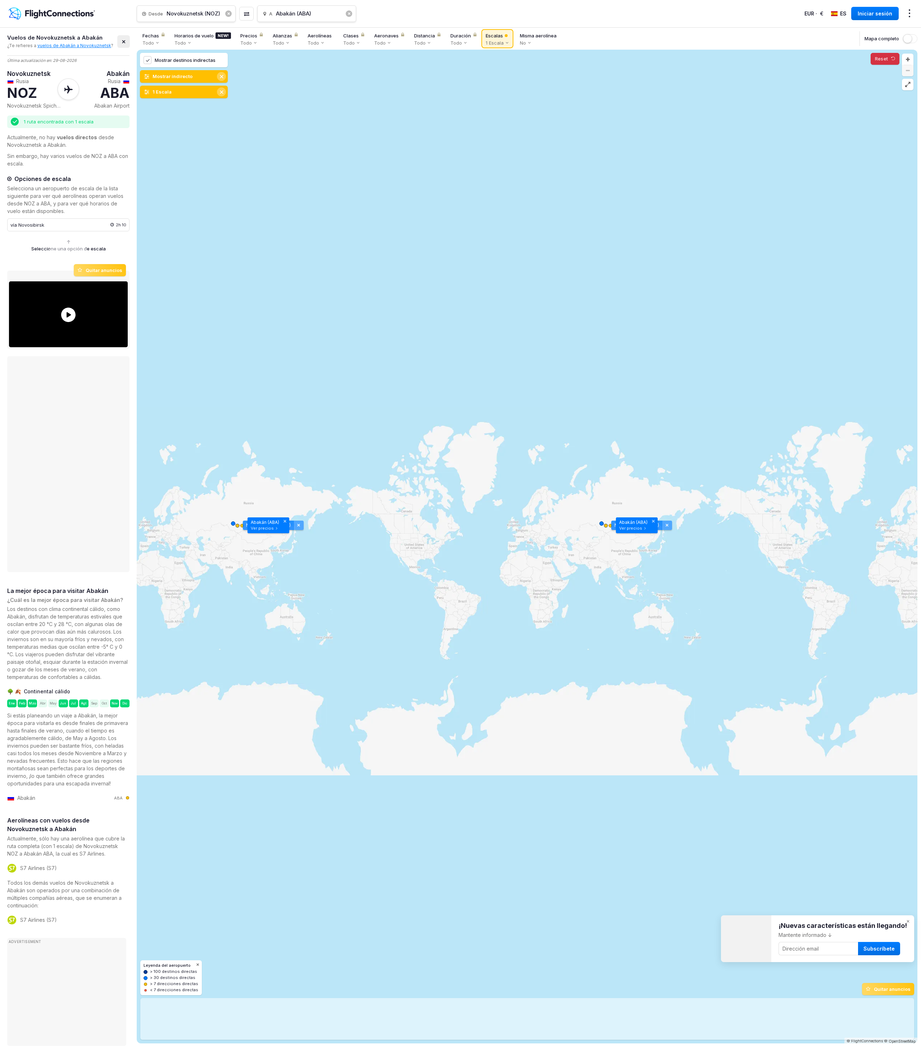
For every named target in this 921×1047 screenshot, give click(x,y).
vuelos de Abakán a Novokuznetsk (74, 45)
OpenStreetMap (902, 1041)
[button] (907, 59)
